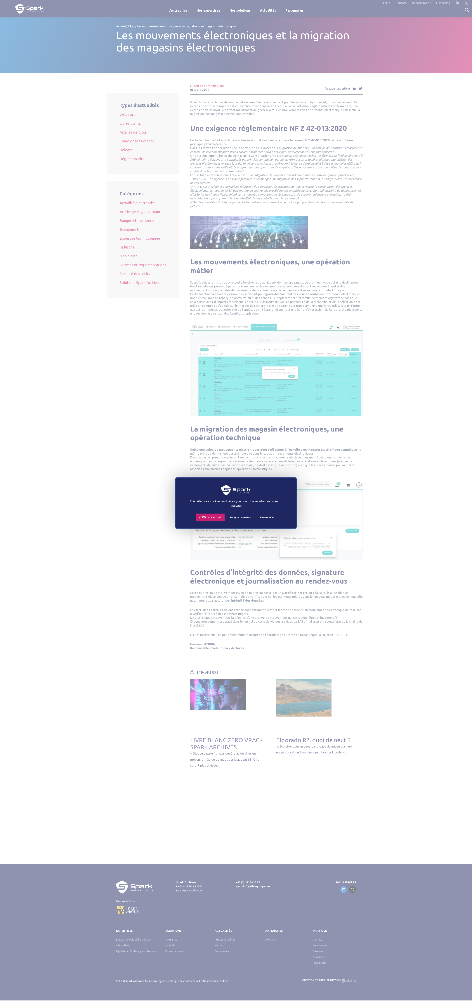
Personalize (267, 517)
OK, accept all (211, 517)
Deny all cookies (240, 517)
